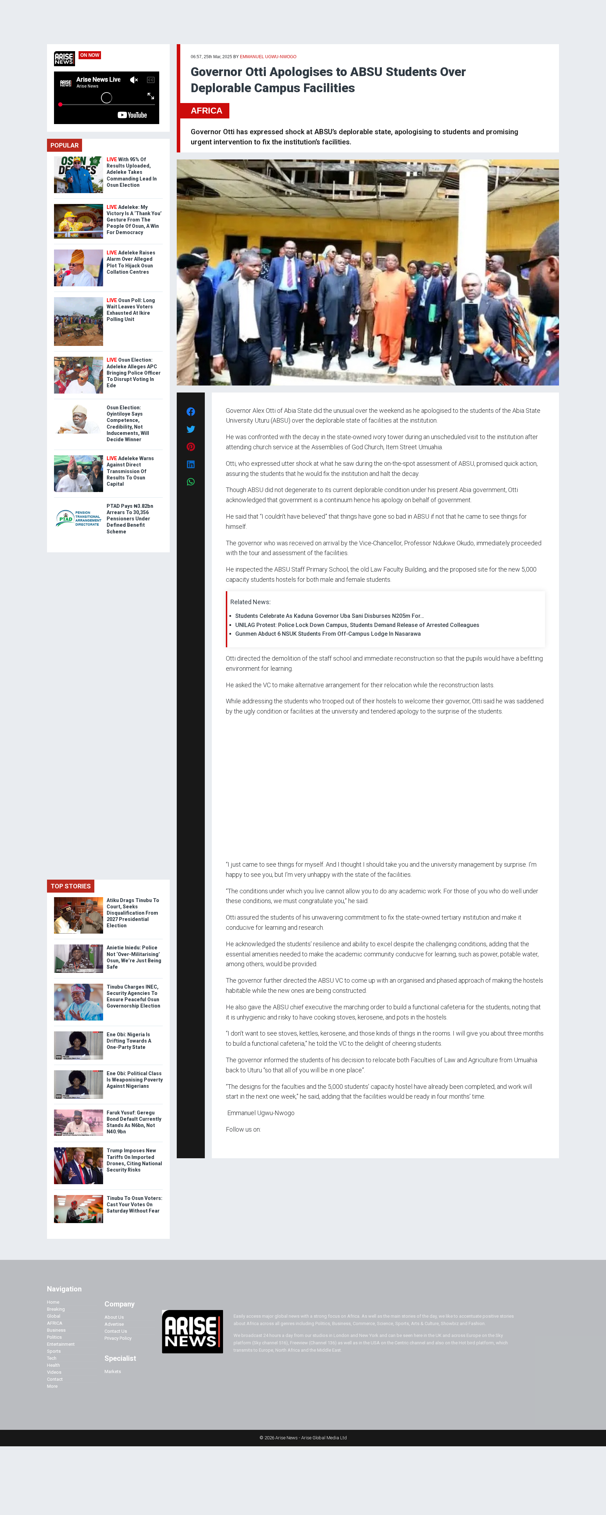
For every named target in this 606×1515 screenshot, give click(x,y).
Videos (54, 1372)
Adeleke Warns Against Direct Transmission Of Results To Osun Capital (130, 471)
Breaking (56, 1309)
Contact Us (116, 1331)
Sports (54, 1351)
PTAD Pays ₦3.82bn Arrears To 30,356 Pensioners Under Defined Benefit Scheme (130, 518)
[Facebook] (227, 1143)
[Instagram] (233, 1143)
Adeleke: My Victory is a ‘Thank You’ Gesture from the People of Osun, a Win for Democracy (134, 220)
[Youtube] (240, 1143)
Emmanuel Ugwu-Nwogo (268, 56)
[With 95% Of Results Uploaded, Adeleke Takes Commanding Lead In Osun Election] (78, 158)
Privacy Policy (118, 1338)
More (52, 1386)
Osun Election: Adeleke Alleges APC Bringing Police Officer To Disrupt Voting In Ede (134, 372)
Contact (55, 1379)
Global (53, 1316)
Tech (51, 1358)
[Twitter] (229, 1143)
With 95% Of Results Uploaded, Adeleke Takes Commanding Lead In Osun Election (132, 172)
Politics (54, 1337)
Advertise (114, 1324)
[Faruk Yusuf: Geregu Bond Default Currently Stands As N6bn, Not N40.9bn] (78, 1111)
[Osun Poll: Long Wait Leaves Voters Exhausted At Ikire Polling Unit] (78, 299)
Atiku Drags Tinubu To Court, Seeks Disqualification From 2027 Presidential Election (133, 913)
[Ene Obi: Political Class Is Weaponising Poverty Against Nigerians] (78, 1072)
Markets (113, 1371)
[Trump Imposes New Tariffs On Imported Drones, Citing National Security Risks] (78, 1149)
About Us (114, 1317)
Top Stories (70, 886)
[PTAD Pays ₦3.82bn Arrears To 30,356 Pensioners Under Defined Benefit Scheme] (78, 504)
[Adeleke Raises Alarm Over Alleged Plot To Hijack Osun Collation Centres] (78, 251)
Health (53, 1365)
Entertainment (61, 1344)
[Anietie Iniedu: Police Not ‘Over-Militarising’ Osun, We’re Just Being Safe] (78, 946)
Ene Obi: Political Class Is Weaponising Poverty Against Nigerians (135, 1080)
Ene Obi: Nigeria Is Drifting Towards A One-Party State (129, 1041)
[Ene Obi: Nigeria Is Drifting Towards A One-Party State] (78, 1033)
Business (56, 1330)
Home (53, 1302)
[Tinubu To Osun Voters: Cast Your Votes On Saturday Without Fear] (78, 1197)
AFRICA (206, 110)
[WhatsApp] (236, 1143)
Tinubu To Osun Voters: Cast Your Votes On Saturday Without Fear (134, 1204)
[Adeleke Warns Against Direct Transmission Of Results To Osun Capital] (78, 457)
